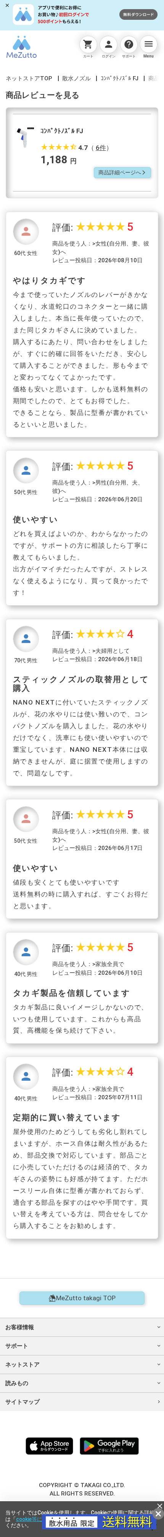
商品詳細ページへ (122, 172)
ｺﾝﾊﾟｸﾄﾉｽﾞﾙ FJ (119, 78)
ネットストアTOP (29, 78)
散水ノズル (76, 78)
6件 (101, 147)
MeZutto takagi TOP (86, 1298)
